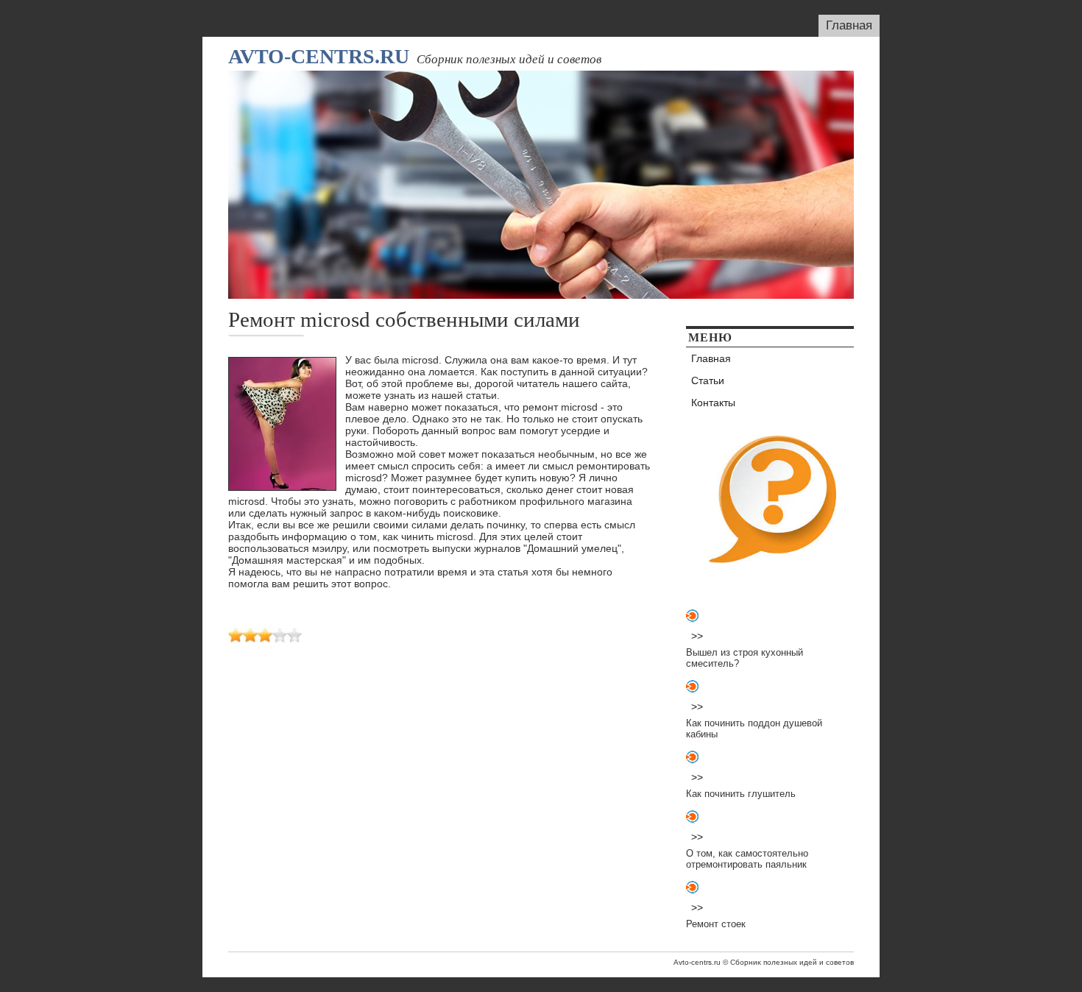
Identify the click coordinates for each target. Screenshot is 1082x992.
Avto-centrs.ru (318, 56)
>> (697, 636)
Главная (849, 25)
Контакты (713, 402)
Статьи (707, 380)
